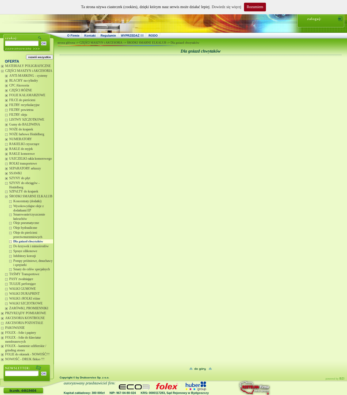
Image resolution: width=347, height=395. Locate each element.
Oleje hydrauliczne (25, 228)
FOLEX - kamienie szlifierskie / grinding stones (25, 348)
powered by (335, 378)
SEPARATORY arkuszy (25, 168)
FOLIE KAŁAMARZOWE (27, 95)
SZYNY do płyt (19, 178)
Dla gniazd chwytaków (28, 241)
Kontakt (90, 35)
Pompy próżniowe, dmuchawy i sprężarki (33, 263)
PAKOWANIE (15, 328)
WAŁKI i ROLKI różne (24, 298)
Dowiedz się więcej (226, 7)
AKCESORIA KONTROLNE (25, 318)
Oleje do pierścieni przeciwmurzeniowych (27, 235)
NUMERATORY (20, 139)
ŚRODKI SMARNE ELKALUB (30, 196)
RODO (153, 35)
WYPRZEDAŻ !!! (132, 35)
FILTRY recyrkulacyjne (24, 105)
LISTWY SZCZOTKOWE (26, 119)
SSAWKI (15, 173)
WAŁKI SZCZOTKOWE (26, 303)
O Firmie (73, 35)
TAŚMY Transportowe (24, 274)
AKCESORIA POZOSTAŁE (24, 323)
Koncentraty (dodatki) (27, 201)
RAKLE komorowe (22, 154)
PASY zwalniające (21, 279)
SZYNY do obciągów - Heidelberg (24, 185)
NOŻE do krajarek (21, 129)
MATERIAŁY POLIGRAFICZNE (28, 66)
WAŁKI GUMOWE (22, 289)
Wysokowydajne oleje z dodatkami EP (28, 208)
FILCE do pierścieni (22, 100)
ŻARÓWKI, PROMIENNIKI (28, 308)
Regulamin (108, 35)
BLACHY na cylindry (23, 80)
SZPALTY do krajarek (23, 191)
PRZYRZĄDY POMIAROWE (25, 313)
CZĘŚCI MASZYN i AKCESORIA (28, 71)
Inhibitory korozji (24, 256)
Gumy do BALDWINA (24, 124)
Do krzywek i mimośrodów (31, 246)
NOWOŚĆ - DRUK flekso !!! (24, 359)
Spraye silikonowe (25, 251)
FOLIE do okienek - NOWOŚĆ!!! (27, 354)
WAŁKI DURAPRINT (24, 294)
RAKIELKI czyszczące (24, 144)
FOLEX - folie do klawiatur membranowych (23, 340)
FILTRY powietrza (21, 110)
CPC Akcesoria (19, 85)
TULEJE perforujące (22, 284)
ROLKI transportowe (23, 163)
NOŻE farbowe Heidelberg (26, 134)
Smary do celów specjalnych (31, 269)
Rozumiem (255, 7)
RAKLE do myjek (21, 149)
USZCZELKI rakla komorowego (30, 158)
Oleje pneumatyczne (26, 223)
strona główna (66, 42)
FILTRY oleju (18, 115)
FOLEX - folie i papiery (20, 333)
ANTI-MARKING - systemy (28, 76)
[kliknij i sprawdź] (240, 388)
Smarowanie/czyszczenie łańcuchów (29, 217)
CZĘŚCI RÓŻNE (20, 90)
